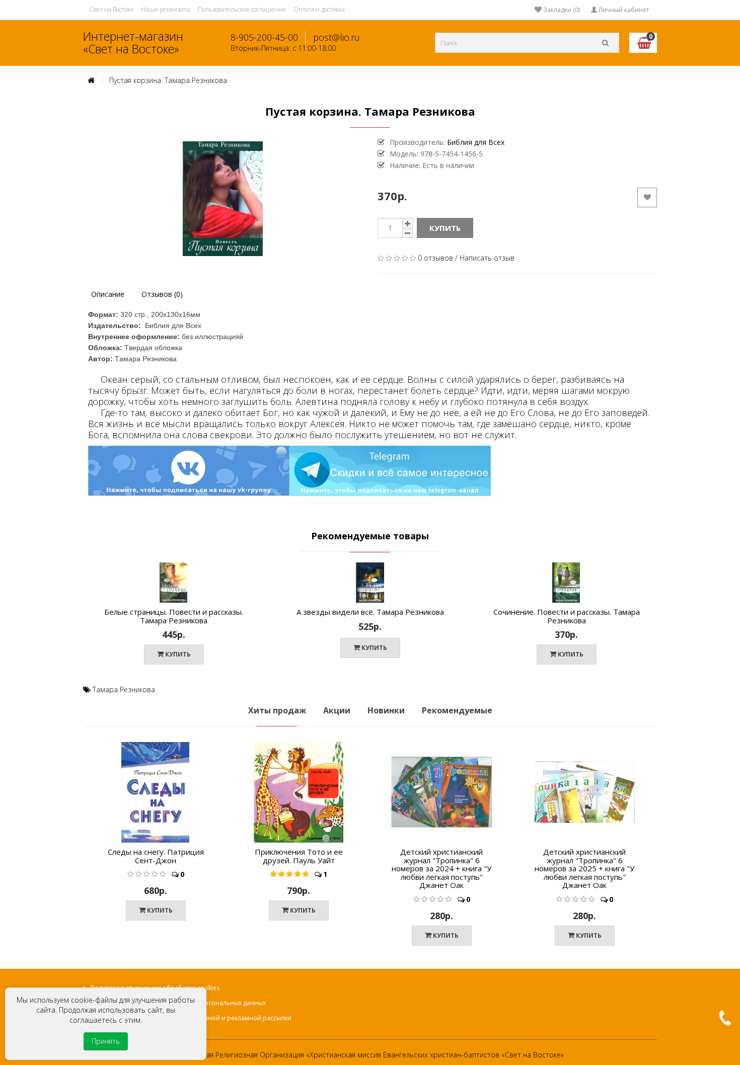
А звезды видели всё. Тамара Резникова (370, 612)
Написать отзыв (487, 258)
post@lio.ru (336, 37)
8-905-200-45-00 (264, 37)
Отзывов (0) (162, 294)
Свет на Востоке (111, 9)
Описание (107, 294)
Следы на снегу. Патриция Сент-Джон (156, 856)
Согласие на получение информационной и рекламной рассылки (191, 1018)
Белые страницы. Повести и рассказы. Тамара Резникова (173, 616)
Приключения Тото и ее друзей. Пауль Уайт (299, 856)
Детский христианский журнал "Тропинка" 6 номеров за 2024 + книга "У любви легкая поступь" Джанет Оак (441, 868)
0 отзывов (435, 258)
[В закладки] (260, 587)
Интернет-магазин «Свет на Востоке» (133, 42)
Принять (106, 1041)
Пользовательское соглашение (242, 9)
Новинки (386, 710)
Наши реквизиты (166, 9)
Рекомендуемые (457, 710)
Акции (336, 710)
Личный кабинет (623, 10)
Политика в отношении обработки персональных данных (178, 1003)
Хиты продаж (277, 710)
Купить (445, 228)
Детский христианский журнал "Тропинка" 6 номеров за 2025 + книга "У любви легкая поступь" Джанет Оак (584, 868)
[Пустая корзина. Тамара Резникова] (222, 198)
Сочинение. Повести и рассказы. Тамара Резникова (566, 616)
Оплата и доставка (319, 9)
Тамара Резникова (124, 689)
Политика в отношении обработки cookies (155, 988)
